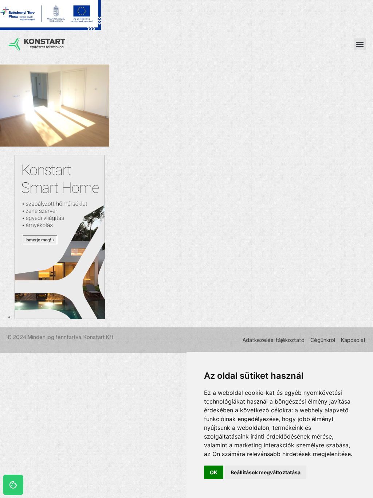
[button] (360, 44)
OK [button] (213, 472)
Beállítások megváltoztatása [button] (266, 472)
